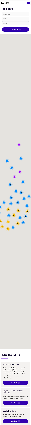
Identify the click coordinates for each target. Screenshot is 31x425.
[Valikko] (28, 3)
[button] (14, 176)
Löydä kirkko (14, 29)
